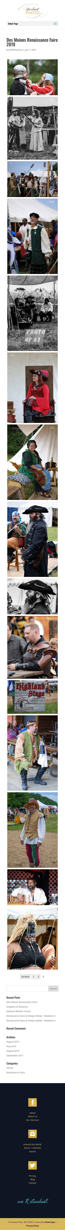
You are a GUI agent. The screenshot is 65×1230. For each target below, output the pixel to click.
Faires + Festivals (32, 1147)
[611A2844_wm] (32, 938)
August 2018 (12, 1050)
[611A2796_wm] (32, 128)
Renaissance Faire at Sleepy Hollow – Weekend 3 (30, 1015)
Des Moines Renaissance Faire (21, 1002)
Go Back (25, 976)
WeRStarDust (16, 49)
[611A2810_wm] (32, 387)
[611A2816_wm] (32, 462)
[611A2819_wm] (32, 539)
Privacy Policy (32, 1225)
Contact (32, 1182)
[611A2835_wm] (32, 830)
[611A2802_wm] (32, 236)
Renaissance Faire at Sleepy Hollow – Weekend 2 (30, 1020)
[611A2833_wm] (32, 753)
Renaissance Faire (15, 1072)
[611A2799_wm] (32, 179)
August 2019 (12, 1041)
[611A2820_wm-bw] (32, 596)
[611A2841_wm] (32, 887)
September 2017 (14, 1055)
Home (33, 1112)
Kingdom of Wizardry (17, 1006)
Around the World (32, 1144)
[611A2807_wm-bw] (32, 313)
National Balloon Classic (18, 1011)
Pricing (32, 1175)
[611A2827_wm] (32, 697)
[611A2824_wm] (32, 647)
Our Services (32, 1120)
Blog (32, 1179)
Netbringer (50, 1222)
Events (9, 1067)
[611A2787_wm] (32, 77)
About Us (32, 1116)
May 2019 (11, 1046)
